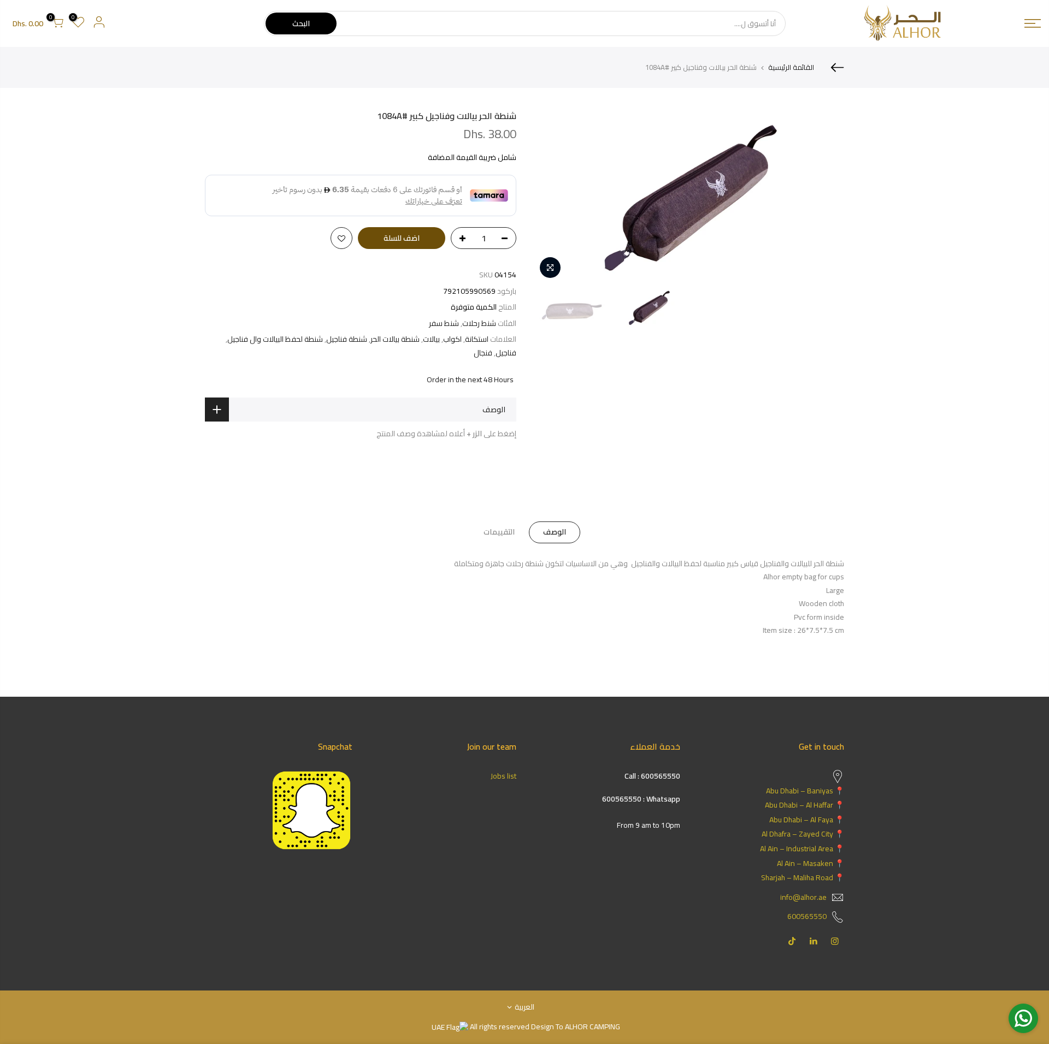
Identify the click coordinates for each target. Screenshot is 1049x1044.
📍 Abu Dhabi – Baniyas (805, 791)
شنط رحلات (479, 323)
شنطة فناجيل (346, 339)
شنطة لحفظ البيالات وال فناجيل (275, 339)
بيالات (431, 339)
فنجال (483, 353)
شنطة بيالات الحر (395, 339)
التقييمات (499, 532)
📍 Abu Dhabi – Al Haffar (804, 805)
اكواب (452, 339)
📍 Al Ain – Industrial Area (802, 848)
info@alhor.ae (803, 897)
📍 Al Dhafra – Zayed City (803, 834)
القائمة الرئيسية (791, 67)
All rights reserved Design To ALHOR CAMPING (544, 1026)
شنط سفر (444, 323)
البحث (301, 23)
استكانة (476, 339)
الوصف (554, 532)
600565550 (807, 916)
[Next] (551, 197)
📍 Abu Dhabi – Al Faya (806, 819)
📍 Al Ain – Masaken (810, 863)
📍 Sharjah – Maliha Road (802, 877)
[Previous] (825, 197)
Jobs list (503, 776)
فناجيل (506, 353)
